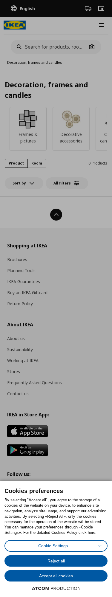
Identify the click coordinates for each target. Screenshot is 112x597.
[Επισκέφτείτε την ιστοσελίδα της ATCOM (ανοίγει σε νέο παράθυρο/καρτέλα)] (56, 588)
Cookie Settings (53, 545)
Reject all (56, 561)
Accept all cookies (56, 575)
